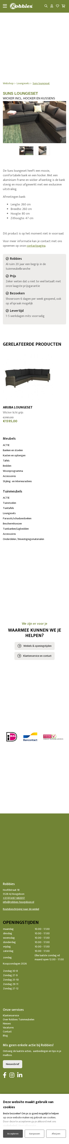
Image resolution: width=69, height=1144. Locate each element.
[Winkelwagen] (63, 6)
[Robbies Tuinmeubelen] (21, 6)
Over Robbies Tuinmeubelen (18, 1019)
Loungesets (9, 513)
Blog (5, 1035)
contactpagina (36, 245)
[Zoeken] (46, 6)
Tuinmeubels (12, 491)
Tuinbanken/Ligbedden (16, 529)
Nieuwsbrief (12, 1064)
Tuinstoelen (9, 503)
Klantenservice (11, 1015)
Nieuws (7, 1023)
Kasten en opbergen (14, 455)
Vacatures (8, 1027)
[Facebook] (5, 1075)
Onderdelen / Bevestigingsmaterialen (23, 539)
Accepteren (13, 1134)
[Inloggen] (52, 6)
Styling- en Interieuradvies (17, 481)
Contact (7, 1031)
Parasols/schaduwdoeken (17, 518)
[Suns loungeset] (34, 122)
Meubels (9, 439)
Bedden (7, 466)
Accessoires (9, 476)
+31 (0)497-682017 (14, 898)
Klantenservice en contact (37, 656)
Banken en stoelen (13, 450)
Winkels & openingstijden (37, 646)
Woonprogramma (13, 471)
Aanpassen (34, 1134)
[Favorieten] (57, 6)
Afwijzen (56, 1134)
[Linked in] (19, 1075)
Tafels (6, 460)
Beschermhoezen (12, 523)
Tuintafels (8, 508)
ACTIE (6, 445)
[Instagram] (11, 1075)
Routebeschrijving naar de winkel (21, 909)
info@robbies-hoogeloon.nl (18, 902)
